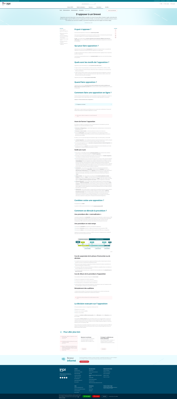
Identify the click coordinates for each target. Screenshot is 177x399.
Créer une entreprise (106, 370)
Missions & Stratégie (77, 373)
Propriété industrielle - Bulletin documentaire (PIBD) (95, 375)
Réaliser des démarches (81, 7)
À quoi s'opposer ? (63, 29)
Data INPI (90, 373)
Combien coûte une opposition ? (64, 39)
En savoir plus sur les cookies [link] (113, 396)
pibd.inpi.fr (168, 0)
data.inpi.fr (162, 0)
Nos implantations (77, 378)
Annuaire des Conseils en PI (78, 380)
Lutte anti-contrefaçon (77, 375)
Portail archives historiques (93, 379)
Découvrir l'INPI (70, 7)
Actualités (107, 7)
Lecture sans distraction (112, 10)
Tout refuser (97, 396)
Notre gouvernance (77, 370)
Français (173, 0)
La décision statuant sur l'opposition (63, 44)
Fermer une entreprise (106, 373)
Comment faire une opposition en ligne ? (64, 37)
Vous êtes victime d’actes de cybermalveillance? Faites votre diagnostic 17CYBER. (110, 387)
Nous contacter (76, 392)
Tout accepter (88, 396)
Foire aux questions (77, 390)
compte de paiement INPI (98, 205)
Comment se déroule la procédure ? (63, 42)
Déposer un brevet (106, 375)
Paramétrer (104, 396)
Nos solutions (99, 7)
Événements (90, 390)
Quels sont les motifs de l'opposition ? (64, 34)
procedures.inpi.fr (156, 0)
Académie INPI (91, 377)
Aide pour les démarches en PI (78, 387)
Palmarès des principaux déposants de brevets (95, 382)
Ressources (91, 7)
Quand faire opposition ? (64, 35)
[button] (115, 30)
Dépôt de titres (91, 370)
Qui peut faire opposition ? (64, 31)
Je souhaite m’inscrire (84, 361)
